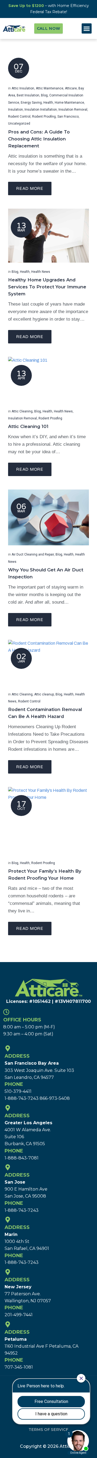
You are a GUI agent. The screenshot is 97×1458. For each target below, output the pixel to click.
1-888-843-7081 (22, 1157)
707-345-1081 (19, 1367)
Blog (44, 95)
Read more (29, 188)
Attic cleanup (44, 694)
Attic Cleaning (22, 411)
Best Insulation (28, 95)
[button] (87, 28)
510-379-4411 (18, 1091)
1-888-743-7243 (22, 1098)
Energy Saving (31, 102)
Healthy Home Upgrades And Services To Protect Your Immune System (47, 286)
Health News (40, 272)
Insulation (15, 109)
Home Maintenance (69, 102)
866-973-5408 (55, 1098)
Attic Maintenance (49, 88)
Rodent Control (19, 116)
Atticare (71, 88)
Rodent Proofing (44, 116)
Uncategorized (19, 123)
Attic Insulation (23, 88)
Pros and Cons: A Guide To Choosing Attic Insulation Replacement (39, 138)
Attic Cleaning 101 (28, 426)
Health (48, 102)
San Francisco (68, 116)
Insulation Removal (72, 109)
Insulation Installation (41, 109)
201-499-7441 (19, 1314)
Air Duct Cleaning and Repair (33, 554)
